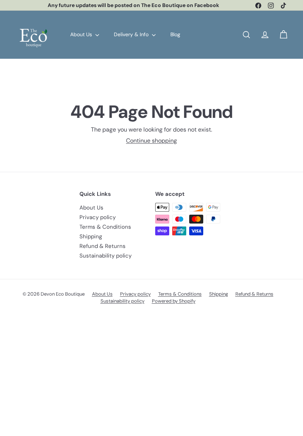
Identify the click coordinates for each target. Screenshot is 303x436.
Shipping (90, 236)
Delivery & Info (132, 34)
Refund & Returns (102, 246)
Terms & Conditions (105, 227)
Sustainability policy (105, 255)
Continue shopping (151, 140)
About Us (81, 34)
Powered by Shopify (173, 301)
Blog (175, 34)
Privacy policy (97, 217)
